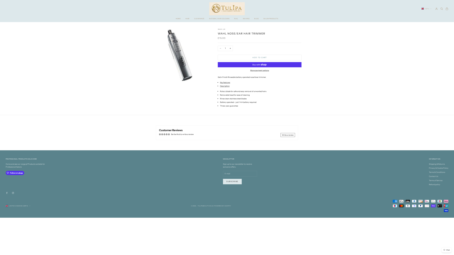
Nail (236, 18)
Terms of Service (435, 180)
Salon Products (270, 18)
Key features (225, 82)
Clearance (199, 18)
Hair (188, 18)
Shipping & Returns (437, 164)
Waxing (246, 18)
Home (178, 18)
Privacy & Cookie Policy (438, 168)
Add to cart (259, 57)
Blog (256, 18)
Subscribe (232, 181)
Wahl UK (221, 29)
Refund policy (434, 184)
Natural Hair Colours (219, 18)
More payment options (259, 70)
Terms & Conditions (437, 172)
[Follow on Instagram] (13, 193)
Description (225, 86)
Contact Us (433, 176)
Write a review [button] (288, 135)
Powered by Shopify (222, 206)
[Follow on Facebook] (7, 193)
